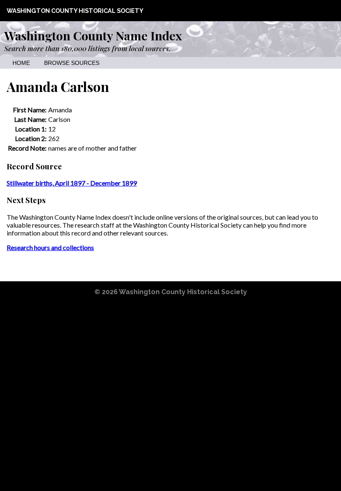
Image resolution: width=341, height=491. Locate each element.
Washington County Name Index (93, 35)
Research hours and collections (50, 247)
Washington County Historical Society (75, 10)
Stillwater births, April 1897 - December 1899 (72, 183)
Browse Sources (71, 63)
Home (21, 63)
